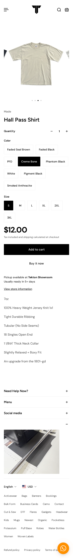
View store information (18, 289)
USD (30, 486)
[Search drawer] (59, 9)
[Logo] (36, 9)
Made (7, 111)
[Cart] (67, 9)
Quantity (9, 131)
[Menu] (6, 9)
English (8, 486)
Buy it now (36, 263)
